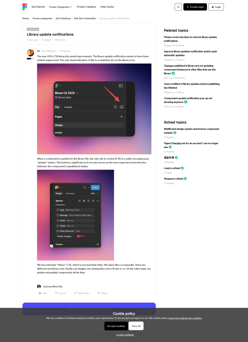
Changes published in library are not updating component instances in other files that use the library (190, 69)
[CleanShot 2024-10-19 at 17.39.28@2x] (94, 153)
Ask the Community (85, 18)
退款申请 (169, 157)
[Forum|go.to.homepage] (24, 7)
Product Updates (86, 6)
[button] (195, 7)
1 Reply (168, 172)
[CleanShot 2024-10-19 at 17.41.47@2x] (75, 259)
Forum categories (42, 18)
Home (25, 18)
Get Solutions (63, 18)
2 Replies (169, 162)
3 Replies (169, 137)
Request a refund (173, 178)
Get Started (38, 6)
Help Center (107, 6)
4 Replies (169, 151)
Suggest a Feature (174, 45)
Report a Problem (174, 106)
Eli (38, 51)
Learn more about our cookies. (185, 318)
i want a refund (172, 168)
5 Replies (169, 183)
